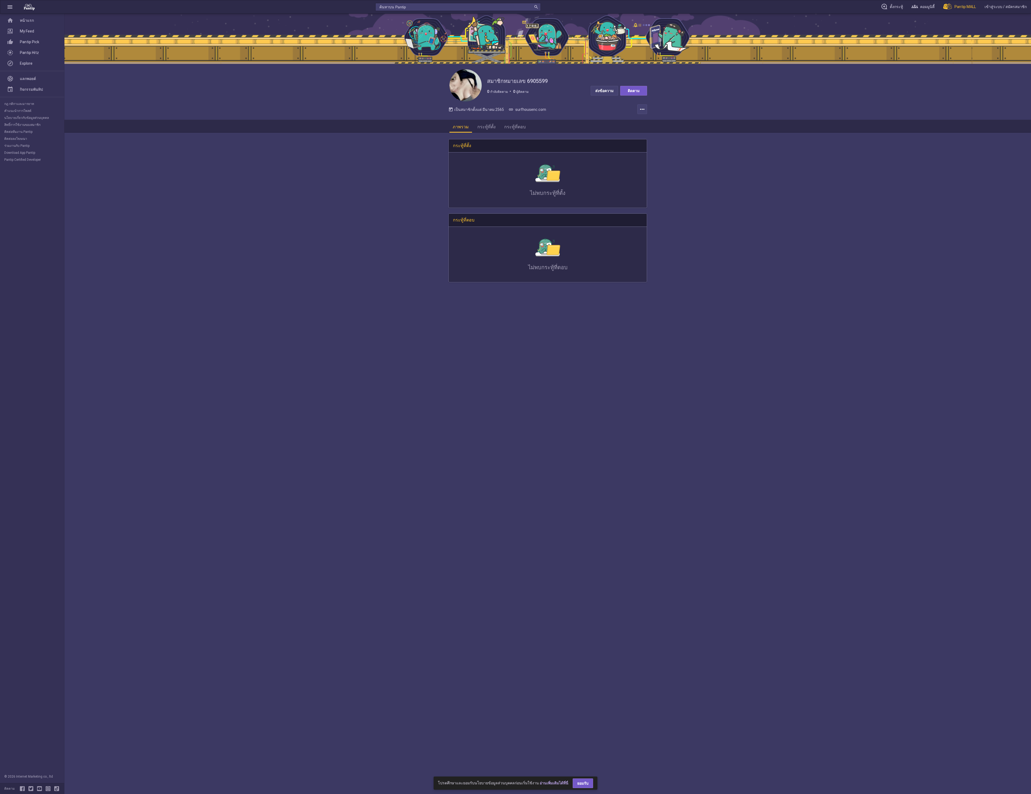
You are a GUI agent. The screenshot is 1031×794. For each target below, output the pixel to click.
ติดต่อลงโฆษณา (15, 139)
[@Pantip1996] (32, 788)
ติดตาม (634, 91)
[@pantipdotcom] (49, 788)
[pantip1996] (40, 788)
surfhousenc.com (527, 109)
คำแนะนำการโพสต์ (17, 111)
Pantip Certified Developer (22, 160)
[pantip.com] (29, 6)
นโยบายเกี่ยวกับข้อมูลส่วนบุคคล (26, 118)
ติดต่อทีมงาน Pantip (18, 132)
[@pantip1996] (56, 788)
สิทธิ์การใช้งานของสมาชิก (22, 125)
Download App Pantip (19, 153)
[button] (10, 6)
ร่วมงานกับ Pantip (17, 146)
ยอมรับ (583, 783)
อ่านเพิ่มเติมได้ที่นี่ (554, 783)
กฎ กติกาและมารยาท (19, 104)
